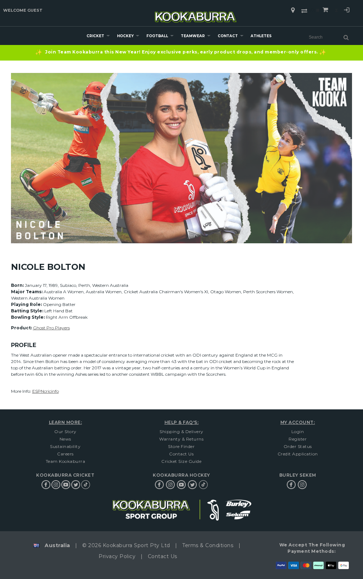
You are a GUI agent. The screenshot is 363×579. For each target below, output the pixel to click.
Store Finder (181, 446)
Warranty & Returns (181, 439)
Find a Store (293, 10)
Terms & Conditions (207, 545)
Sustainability (65, 446)
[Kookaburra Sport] (195, 14)
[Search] (346, 37)
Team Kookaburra (65, 461)
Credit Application (298, 453)
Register (298, 439)
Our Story (65, 431)
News (65, 439)
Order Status (298, 446)
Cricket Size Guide (181, 461)
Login (347, 11)
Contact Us (181, 453)
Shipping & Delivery (181, 431)
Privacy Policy (117, 556)
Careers (65, 453)
